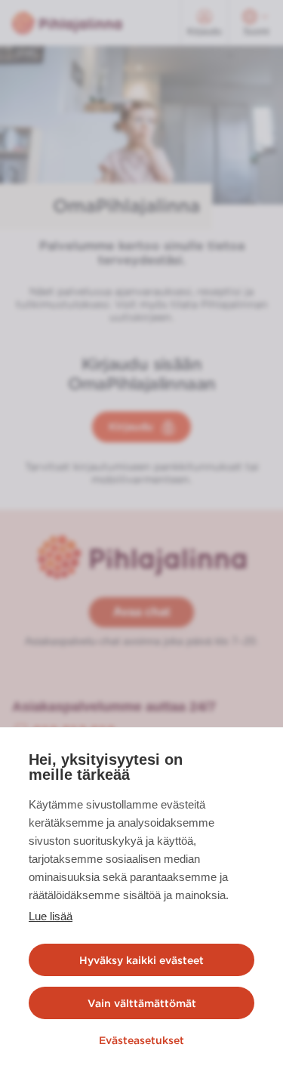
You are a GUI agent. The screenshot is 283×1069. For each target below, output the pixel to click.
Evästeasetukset (141, 1040)
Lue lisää (50, 916)
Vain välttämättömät (142, 1003)
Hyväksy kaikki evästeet (141, 960)
